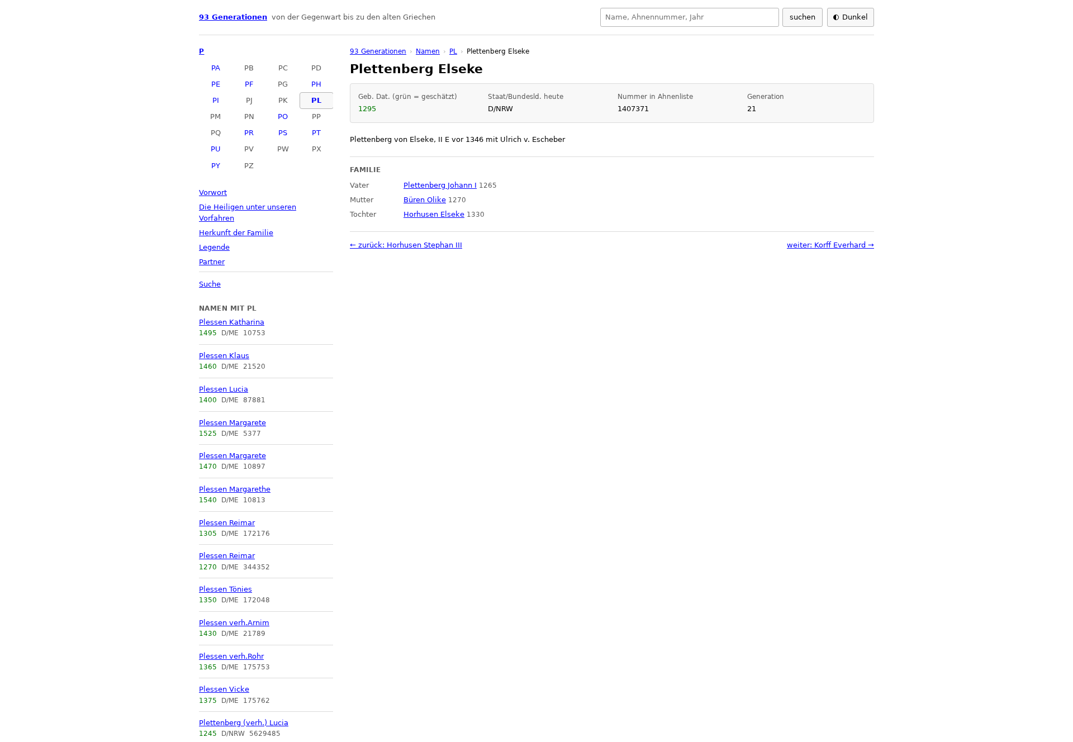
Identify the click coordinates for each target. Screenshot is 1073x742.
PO (283, 116)
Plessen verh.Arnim (234, 623)
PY (215, 165)
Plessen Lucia (223, 389)
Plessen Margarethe (234, 489)
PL (316, 100)
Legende (214, 247)
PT (316, 133)
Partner (212, 262)
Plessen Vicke (224, 689)
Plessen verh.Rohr (231, 656)
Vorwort (213, 192)
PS (282, 133)
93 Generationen (233, 17)
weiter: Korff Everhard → (830, 245)
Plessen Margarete (232, 422)
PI (215, 100)
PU (216, 149)
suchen (802, 17)
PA (215, 68)
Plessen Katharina (231, 322)
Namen (428, 51)
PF (249, 84)
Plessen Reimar (227, 523)
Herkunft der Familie (236, 233)
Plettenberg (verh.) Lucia (243, 723)
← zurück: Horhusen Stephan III (406, 245)
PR (249, 133)
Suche (210, 284)
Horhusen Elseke (433, 214)
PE (215, 84)
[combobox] (689, 17)
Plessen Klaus (224, 355)
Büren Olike (424, 200)
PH (316, 84)
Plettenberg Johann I (440, 185)
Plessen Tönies (225, 589)
